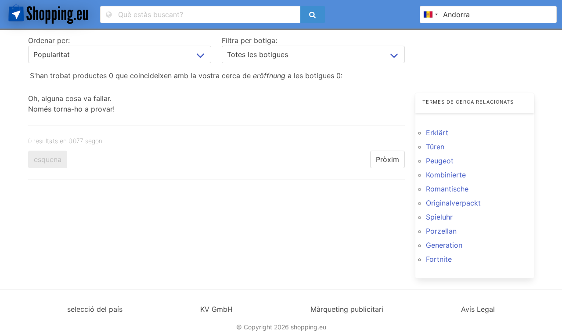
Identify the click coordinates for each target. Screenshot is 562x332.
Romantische (447, 188)
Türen (435, 146)
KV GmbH (216, 309)
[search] (312, 14)
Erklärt (437, 132)
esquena (47, 159)
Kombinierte (446, 174)
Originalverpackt (453, 202)
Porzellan (441, 231)
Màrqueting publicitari (346, 309)
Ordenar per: (49, 40)
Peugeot (440, 160)
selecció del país (94, 309)
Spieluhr (439, 217)
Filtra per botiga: (249, 40)
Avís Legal (478, 309)
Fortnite (439, 259)
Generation (444, 245)
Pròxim (387, 159)
